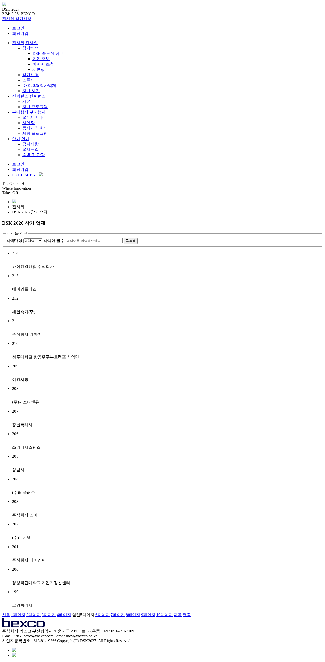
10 (164, 615)
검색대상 (14, 240)
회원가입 (20, 33)
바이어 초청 (43, 64)
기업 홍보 (41, 59)
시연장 (38, 69)
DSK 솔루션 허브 (47, 53)
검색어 (53, 240)
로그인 (18, 28)
